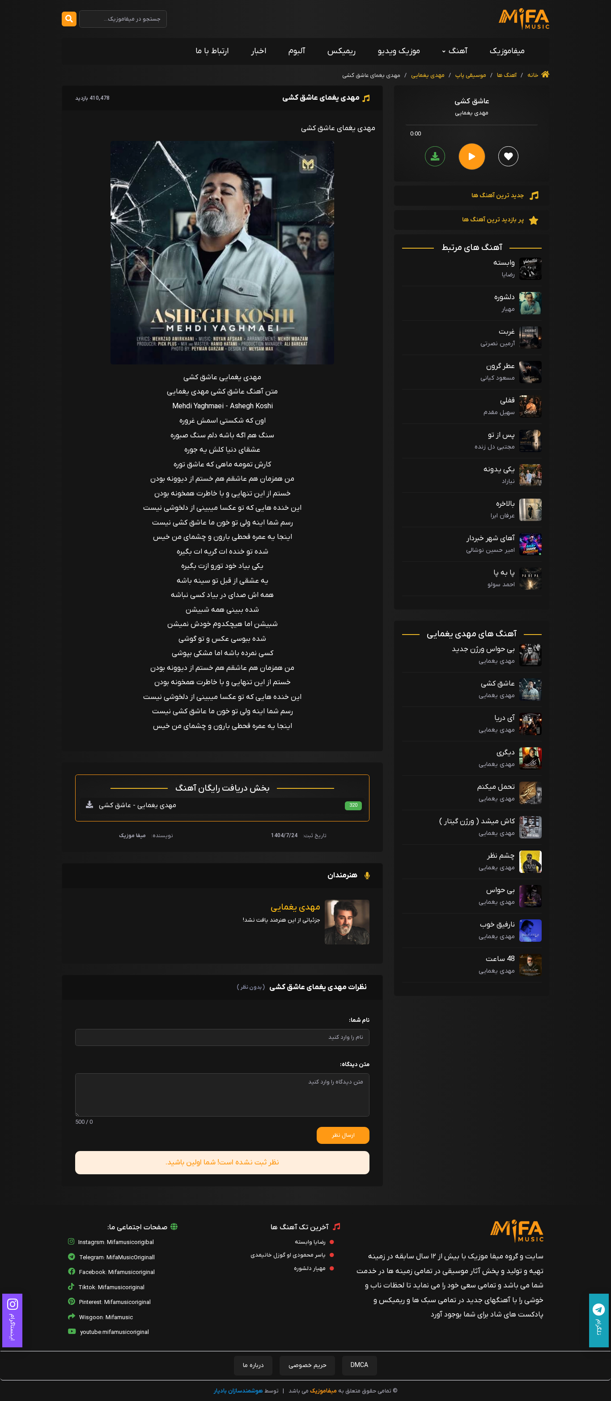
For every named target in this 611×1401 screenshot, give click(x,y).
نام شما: (359, 1020)
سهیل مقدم (499, 412)
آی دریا (504, 718)
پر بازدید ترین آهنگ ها (493, 220)
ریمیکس (341, 51)
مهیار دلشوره (310, 1268)
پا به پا (504, 573)
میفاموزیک (507, 51)
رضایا (508, 275)
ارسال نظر (343, 1135)
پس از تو (501, 435)
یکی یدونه (499, 469)
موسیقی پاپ (470, 75)
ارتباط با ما (212, 51)
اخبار (258, 51)
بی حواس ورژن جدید (483, 649)
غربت (507, 332)
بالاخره (505, 504)
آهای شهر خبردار (491, 538)
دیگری (505, 753)
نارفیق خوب (497, 925)
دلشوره (504, 297)
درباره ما (253, 1365)
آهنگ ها (506, 75)
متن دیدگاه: (354, 1064)
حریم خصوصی (308, 1365)
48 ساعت (500, 959)
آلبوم (297, 51)
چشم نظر (501, 856)
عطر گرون (500, 366)
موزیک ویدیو (399, 51)
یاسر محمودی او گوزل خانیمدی (288, 1255)
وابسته (504, 263)
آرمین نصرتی (497, 343)
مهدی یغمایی (428, 75)
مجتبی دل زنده (495, 447)
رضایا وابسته (311, 1242)
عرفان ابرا (503, 516)
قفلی (507, 401)
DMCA (359, 1365)
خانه (533, 75)
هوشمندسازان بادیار (238, 1391)
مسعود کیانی (497, 378)
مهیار (508, 309)
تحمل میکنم (496, 787)
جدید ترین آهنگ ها (498, 195)
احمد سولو (501, 584)
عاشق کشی (498, 684)
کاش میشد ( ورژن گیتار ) (477, 821)
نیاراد (508, 481)
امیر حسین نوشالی (490, 550)
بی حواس (500, 890)
